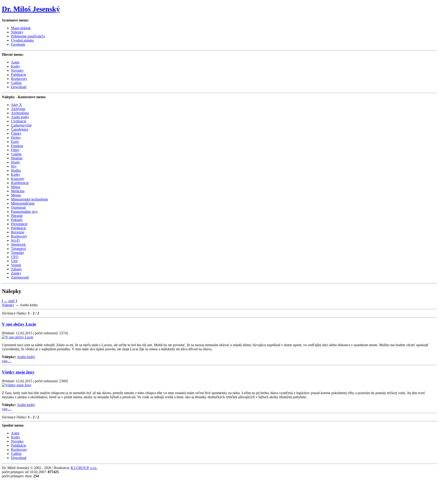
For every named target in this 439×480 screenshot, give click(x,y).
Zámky (16, 273)
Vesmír (16, 265)
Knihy (15, 66)
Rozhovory (19, 79)
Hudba (16, 170)
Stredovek (18, 244)
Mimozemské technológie (29, 199)
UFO (15, 257)
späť (9, 301)
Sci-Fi (15, 240)
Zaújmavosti (20, 277)
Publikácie (18, 74)
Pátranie (17, 216)
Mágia (15, 187)
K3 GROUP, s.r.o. (84, 468)
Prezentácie (19, 224)
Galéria (16, 83)
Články (16, 133)
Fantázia (17, 146)
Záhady (16, 269)
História (16, 158)
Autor (15, 62)
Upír (14, 261)
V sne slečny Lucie (19, 324)
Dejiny (16, 138)
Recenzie (17, 232)
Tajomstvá (18, 249)
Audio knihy (20, 117)
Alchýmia (18, 109)
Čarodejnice (19, 129)
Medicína (17, 191)
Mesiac (16, 195)
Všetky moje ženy (18, 372)
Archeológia (20, 113)
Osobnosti (18, 207)
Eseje (15, 142)
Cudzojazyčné (21, 125)
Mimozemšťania (23, 203)
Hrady (15, 162)
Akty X (16, 105)
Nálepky (8, 305)
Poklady (17, 220)
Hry (14, 166)
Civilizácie (18, 121)
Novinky (17, 70)
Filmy (15, 150)
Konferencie (20, 183)
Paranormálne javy (24, 212)
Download (18, 87)
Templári (17, 253)
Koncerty (17, 179)
